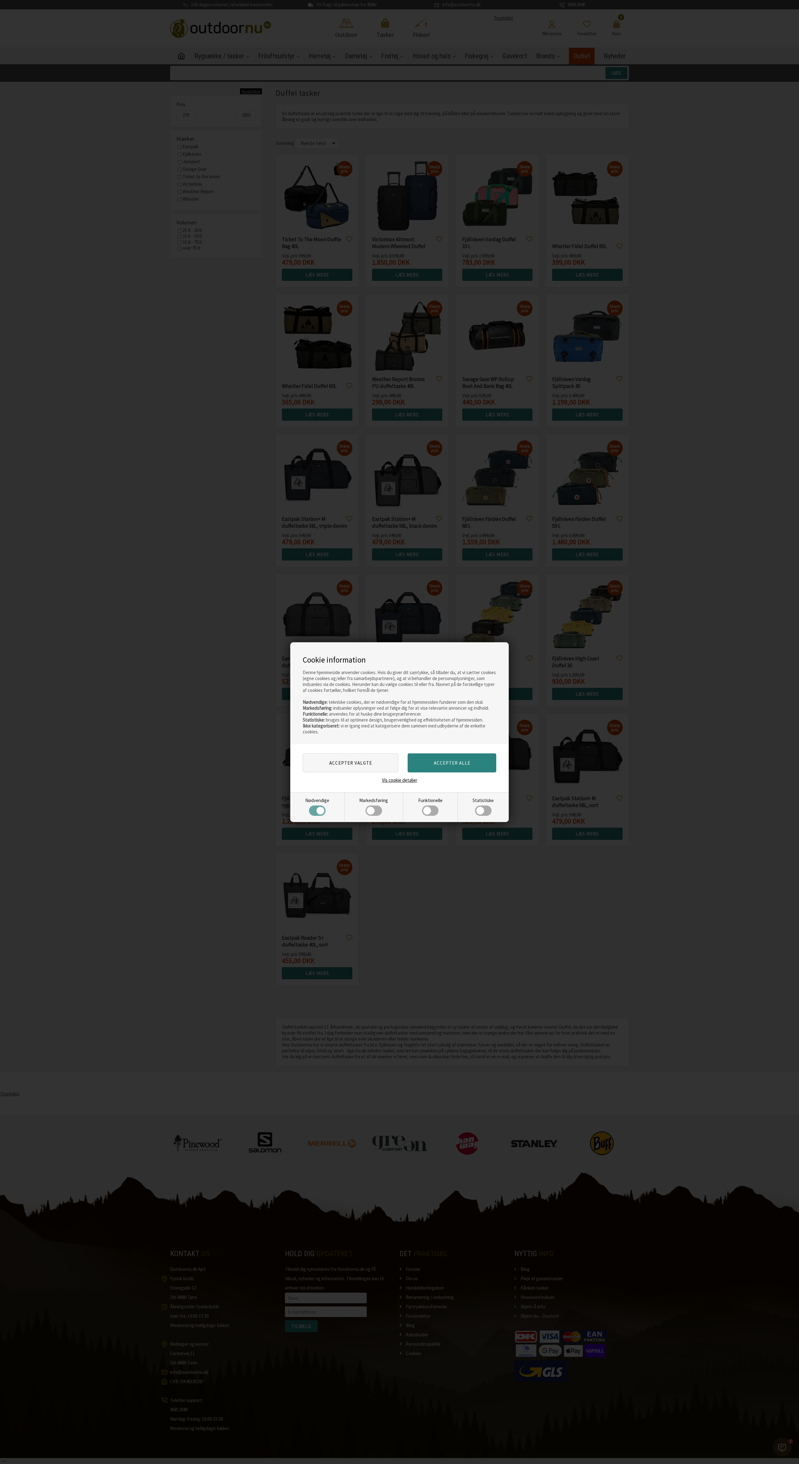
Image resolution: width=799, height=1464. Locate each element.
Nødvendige (317, 800)
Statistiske (483, 800)
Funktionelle (430, 800)
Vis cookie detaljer (399, 780)
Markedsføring (373, 800)
